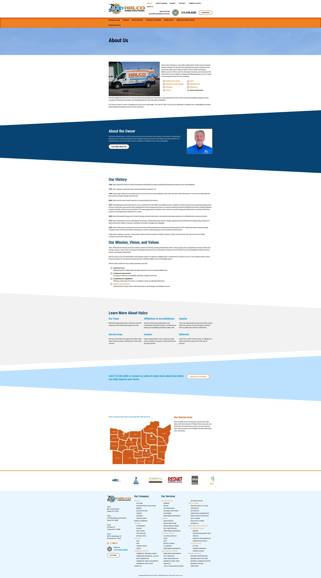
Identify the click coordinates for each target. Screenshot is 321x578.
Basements (194, 87)
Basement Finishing (197, 563)
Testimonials (140, 526)
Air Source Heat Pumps (171, 511)
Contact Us (150, 6)
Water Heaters (168, 521)
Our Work (172, 3)
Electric (168, 90)
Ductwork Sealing (197, 501)
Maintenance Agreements (172, 516)
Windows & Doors (198, 551)
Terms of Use (179, 575)
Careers (148, 334)
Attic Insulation (169, 556)
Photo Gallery (141, 533)
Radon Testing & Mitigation (199, 516)
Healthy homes (195, 84)
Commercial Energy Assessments (147, 561)
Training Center (141, 546)
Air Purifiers (195, 511)
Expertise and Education (121, 284)
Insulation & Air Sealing (153, 20)
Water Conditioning (170, 523)
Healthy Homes (168, 20)
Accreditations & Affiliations (146, 506)
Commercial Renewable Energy (146, 553)
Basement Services (115, 25)
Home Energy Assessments (172, 553)
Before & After (141, 536)
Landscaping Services (200, 541)
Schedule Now (205, 12)
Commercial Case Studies (144, 563)
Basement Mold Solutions (199, 558)
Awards (183, 318)
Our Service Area (142, 511)
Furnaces (167, 503)
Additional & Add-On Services (185, 20)
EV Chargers (168, 546)
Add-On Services (196, 543)
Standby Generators (199, 548)
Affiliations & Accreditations (159, 318)
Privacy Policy (172, 575)
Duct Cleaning (195, 518)
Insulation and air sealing (174, 84)
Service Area (115, 334)
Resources (182, 3)
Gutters (195, 546)
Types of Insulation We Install (174, 566)
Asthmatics (194, 523)
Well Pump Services (170, 528)
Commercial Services (195, 3)
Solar (192, 81)
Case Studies (140, 531)
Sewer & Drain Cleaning (171, 526)
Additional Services (197, 528)
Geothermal (168, 513)
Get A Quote (113, 555)
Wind (165, 541)
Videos (138, 548)
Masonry (196, 531)
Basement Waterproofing (199, 556)
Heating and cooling (173, 81)
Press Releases (141, 518)
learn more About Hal (118, 147)
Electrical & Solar (137, 20)
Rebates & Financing (161, 3)
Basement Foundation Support (201, 561)
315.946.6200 (188, 12)
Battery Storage (169, 543)
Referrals (184, 334)
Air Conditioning (169, 508)
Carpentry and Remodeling (202, 538)
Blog (137, 541)
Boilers (166, 506)
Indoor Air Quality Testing (199, 506)
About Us (149, 3)
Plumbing (126, 20)
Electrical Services (170, 536)
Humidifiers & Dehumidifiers (200, 513)
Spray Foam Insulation (171, 558)
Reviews (139, 528)
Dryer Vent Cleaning (197, 521)
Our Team (114, 318)
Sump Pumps (195, 566)
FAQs (137, 543)
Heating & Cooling (114, 20)
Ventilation (194, 508)
